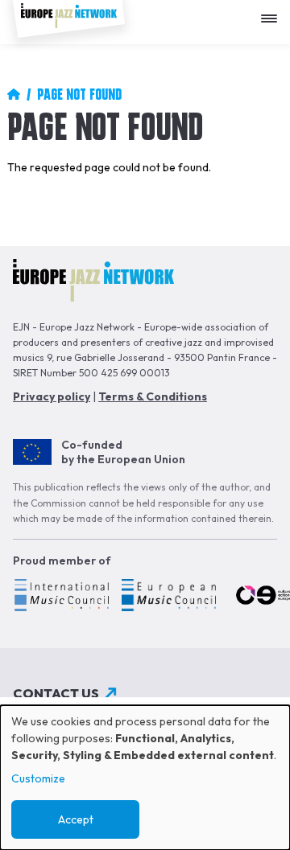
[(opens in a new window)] (61, 597)
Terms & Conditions (152, 396)
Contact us (56, 693)
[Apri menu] (273, 12)
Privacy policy (51, 396)
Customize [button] (38, 778)
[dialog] (145, 777)
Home (13, 94)
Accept (75, 819)
